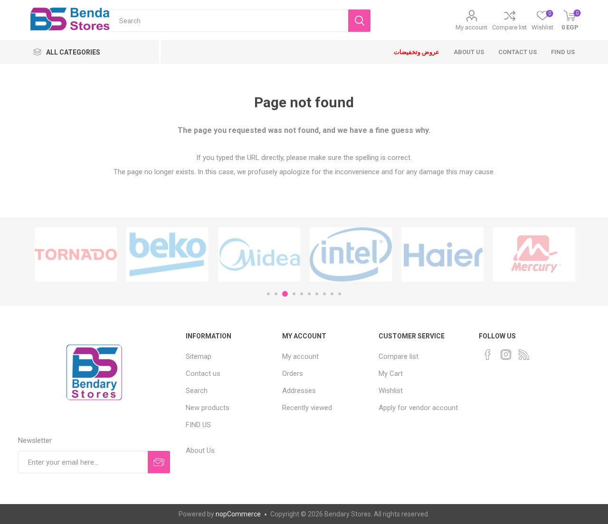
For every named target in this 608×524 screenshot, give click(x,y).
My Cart (391, 373)
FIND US (198, 425)
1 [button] (268, 293)
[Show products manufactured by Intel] (351, 254)
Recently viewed (307, 407)
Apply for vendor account (418, 407)
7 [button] (316, 293)
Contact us (203, 373)
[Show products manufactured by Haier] (442, 254)
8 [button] (324, 293)
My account (471, 27)
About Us (200, 450)
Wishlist (391, 390)
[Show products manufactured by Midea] (259, 254)
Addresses (299, 390)
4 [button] (294, 293)
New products (207, 407)
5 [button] (301, 293)
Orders (292, 373)
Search (197, 390)
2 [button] (276, 293)
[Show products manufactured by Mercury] (534, 254)
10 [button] (339, 293)
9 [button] (332, 293)
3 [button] (285, 294)
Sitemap (198, 356)
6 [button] (309, 293)
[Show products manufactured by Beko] (167, 254)
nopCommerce (238, 514)
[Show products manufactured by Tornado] (76, 254)
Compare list (509, 27)
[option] (76, 254)
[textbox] (228, 20)
